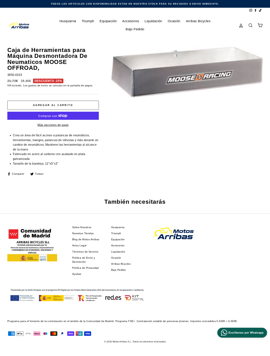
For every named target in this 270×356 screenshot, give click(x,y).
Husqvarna (68, 21)
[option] (135, 4)
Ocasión (174, 21)
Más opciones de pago (53, 125)
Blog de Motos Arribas (85, 239)
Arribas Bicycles (198, 21)
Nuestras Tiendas (83, 233)
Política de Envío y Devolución (83, 259)
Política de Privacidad (85, 268)
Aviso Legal (79, 245)
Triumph (88, 21)
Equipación (108, 21)
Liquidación (153, 21)
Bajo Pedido (135, 29)
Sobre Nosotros (81, 227)
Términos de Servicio (85, 251)
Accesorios (130, 21)
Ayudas (76, 274)
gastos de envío (38, 85)
